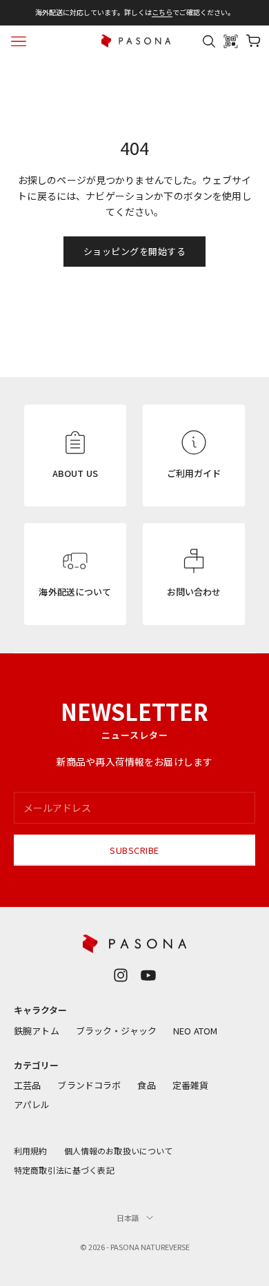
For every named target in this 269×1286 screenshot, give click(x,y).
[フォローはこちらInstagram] (120, 975)
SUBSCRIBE (134, 850)
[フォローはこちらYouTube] (148, 975)
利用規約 (31, 1150)
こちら (162, 12)
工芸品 (27, 1085)
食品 (146, 1085)
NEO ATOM (195, 1030)
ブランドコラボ (89, 1085)
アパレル (32, 1104)
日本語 (128, 1217)
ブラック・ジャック (116, 1030)
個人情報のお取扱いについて (118, 1150)
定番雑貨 (190, 1085)
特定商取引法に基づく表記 (64, 1170)
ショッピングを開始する (134, 251)
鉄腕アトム (36, 1030)
